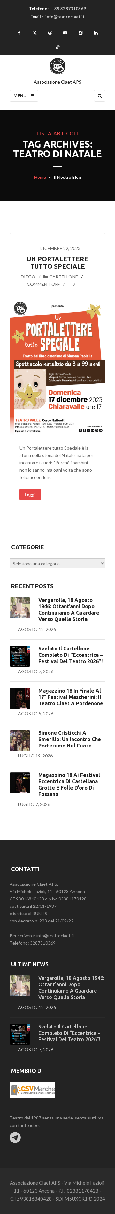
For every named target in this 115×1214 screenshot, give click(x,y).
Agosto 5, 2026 (35, 713)
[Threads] (50, 33)
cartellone (63, 276)
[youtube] (65, 33)
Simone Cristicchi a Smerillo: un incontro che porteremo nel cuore (69, 739)
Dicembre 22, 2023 (60, 248)
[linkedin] (96, 33)
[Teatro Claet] (57, 66)
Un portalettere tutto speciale (57, 262)
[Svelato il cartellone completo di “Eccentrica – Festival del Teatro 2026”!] (20, 656)
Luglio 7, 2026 (34, 804)
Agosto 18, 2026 (37, 629)
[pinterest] (80, 33)
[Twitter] (34, 33)
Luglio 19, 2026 (35, 755)
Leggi (30, 494)
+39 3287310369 (69, 8)
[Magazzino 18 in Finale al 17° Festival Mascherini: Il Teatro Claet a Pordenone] (20, 698)
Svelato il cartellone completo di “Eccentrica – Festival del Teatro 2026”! (70, 655)
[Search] (99, 96)
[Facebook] (19, 33)
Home (40, 177)
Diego (28, 276)
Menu (20, 95)
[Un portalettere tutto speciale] (57, 367)
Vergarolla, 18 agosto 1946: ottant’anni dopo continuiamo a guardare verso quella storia (68, 609)
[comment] (20, 284)
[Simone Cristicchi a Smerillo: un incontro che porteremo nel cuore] (20, 740)
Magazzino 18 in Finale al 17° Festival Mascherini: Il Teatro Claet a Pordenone (70, 697)
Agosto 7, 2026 (35, 671)
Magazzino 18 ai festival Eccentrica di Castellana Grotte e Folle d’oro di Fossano (69, 784)
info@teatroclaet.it (65, 16)
